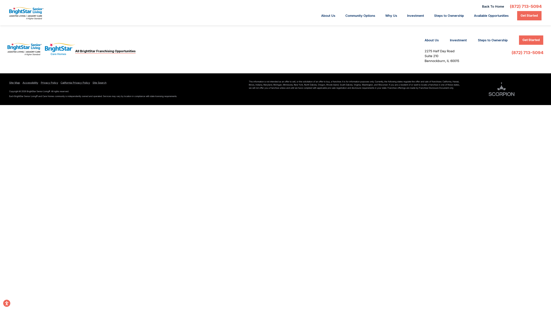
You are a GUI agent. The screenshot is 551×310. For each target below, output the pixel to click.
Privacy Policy (49, 82)
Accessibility (30, 82)
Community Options (360, 16)
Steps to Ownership (449, 16)
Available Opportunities (491, 16)
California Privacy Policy (75, 82)
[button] (6, 303)
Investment (415, 16)
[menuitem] (331, 15)
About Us (328, 16)
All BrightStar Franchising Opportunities (105, 51)
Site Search (99, 82)
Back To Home (493, 6)
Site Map (14, 82)
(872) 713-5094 (526, 6)
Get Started (529, 15)
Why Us (391, 16)
